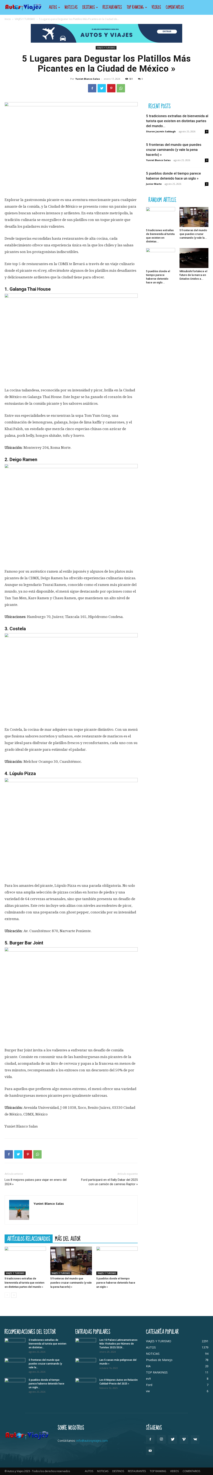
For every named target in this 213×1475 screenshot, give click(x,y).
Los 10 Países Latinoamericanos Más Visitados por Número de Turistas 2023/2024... (118, 1344)
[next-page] (13, 1295)
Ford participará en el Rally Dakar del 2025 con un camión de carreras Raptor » (109, 1182)
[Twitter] (102, 88)
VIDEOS (156, 7)
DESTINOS (88, 7)
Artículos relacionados (28, 1238)
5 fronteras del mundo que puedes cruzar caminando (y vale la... (193, 234)
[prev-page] (7, 1295)
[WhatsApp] (121, 88)
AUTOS (53, 7)
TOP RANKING (135, 7)
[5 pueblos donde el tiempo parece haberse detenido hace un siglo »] (117, 1261)
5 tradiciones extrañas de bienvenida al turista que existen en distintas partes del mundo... (177, 121)
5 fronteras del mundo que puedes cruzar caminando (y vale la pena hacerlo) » (71, 1282)
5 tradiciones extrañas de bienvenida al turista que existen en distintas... (47, 1344)
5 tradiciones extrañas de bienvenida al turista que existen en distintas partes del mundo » (24, 1282)
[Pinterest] (111, 88)
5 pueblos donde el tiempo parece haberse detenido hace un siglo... (46, 1383)
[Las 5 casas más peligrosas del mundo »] (85, 1365)
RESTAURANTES (112, 7)
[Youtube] (150, 1451)
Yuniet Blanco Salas (87, 78)
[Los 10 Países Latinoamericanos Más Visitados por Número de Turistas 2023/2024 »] (85, 1345)
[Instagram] (161, 1439)
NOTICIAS (71, 7)
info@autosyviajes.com (92, 1441)
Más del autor (67, 1238)
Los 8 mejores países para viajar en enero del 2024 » (36, 1182)
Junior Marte (154, 183)
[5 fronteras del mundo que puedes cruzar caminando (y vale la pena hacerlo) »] (71, 1261)
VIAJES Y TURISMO (25, 19)
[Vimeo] (184, 1439)
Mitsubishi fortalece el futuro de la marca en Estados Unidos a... (193, 275)
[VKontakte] (195, 1439)
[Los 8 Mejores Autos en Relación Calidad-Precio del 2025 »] (85, 1385)
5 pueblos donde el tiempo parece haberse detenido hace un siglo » (115, 1282)
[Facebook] (92, 88)
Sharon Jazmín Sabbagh (161, 131)
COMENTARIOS (175, 7)
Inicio (8, 19)
